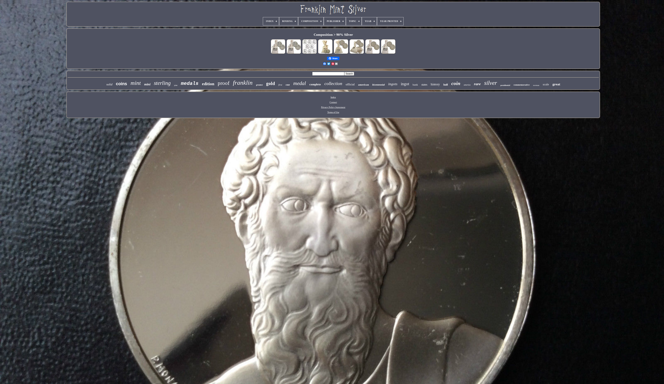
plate (175, 85)
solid (109, 84)
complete (315, 84)
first (280, 84)
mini (147, 84)
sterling (162, 83)
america (467, 85)
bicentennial (378, 84)
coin (455, 83)
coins (121, 83)
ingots (392, 84)
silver (490, 83)
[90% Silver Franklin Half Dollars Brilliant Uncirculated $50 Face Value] (278, 53)
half (445, 84)
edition (208, 84)
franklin (243, 82)
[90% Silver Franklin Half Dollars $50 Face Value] (372, 53)
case (288, 84)
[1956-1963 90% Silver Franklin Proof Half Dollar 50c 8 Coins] (309, 53)
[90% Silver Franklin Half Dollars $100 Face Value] (388, 53)
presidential (505, 85)
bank (415, 84)
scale (546, 84)
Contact (333, 102)
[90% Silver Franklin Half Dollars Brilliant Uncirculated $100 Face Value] (294, 53)
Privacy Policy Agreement (333, 107)
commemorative (522, 84)
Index (333, 97)
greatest (259, 85)
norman (536, 85)
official (350, 84)
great (556, 84)
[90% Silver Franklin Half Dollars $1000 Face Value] (357, 53)
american (363, 84)
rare (477, 84)
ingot (405, 84)
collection (333, 83)
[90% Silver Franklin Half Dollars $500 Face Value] (341, 53)
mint (136, 83)
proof (223, 83)
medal (299, 83)
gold (270, 83)
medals (190, 83)
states (424, 84)
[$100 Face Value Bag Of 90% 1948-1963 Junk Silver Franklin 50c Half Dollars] (325, 53)
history (435, 84)
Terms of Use (333, 112)
